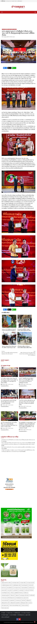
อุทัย (23, 600)
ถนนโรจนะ (31, 587)
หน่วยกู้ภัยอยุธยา (19, 597)
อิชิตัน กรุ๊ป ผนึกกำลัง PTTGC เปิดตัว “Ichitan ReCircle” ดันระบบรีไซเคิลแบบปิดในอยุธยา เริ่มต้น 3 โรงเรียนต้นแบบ (27, 353)
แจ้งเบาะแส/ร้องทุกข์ (5, 617)
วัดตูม (17, 595)
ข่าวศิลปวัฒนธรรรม (27, 374)
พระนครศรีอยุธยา (5, 592)
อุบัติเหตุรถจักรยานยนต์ (15, 602)
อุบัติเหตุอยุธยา (24, 602)
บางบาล (9, 590)
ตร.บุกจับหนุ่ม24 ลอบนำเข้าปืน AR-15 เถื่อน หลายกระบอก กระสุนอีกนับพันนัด (8, 402)
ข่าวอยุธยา (22, 582)
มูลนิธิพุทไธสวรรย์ (18, 592)
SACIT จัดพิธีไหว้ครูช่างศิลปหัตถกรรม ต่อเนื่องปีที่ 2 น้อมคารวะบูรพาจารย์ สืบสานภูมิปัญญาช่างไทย (26, 380)
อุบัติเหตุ (28, 600)
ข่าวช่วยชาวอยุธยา (22, 418)
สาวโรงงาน (4, 597)
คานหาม (31, 585)
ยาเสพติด (25, 592)
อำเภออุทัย (11, 600)
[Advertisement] (18, 20)
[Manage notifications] (35, 622)
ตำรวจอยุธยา (17, 587)
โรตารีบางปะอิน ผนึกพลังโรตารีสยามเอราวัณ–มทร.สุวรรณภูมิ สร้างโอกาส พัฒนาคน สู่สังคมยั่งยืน (27, 402)
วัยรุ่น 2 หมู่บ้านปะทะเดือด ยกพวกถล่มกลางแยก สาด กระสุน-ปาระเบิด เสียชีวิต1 (16, 442)
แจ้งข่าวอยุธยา (5, 605)
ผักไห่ (31, 590)
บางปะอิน (21, 590)
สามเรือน (32, 595)
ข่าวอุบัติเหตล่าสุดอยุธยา (6, 585)
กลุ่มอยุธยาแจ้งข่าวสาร (6, 582)
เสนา (30, 602)
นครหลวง (4, 590)
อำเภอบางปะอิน (5, 600)
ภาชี (11, 592)
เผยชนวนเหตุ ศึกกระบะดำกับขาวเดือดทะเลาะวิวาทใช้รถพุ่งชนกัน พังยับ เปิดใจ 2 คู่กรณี (17, 444)
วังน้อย (12, 595)
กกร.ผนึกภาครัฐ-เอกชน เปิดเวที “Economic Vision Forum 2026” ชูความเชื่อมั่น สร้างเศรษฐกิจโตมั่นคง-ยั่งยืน (9, 380)
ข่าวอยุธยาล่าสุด (10, 29)
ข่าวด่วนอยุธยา (15, 582)
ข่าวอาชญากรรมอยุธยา (10, 397)
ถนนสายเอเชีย (24, 587)
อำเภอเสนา (18, 600)
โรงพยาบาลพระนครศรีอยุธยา (14, 605)
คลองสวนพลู (24, 585)
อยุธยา (26, 597)
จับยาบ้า (4, 587)
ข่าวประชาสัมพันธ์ (4, 29)
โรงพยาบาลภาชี (25, 605)
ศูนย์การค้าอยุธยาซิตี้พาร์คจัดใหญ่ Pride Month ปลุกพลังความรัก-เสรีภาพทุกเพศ (9, 352)
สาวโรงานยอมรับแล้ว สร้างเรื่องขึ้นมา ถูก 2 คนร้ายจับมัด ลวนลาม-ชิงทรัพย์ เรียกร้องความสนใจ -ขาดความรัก (9, 424)
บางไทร (27, 590)
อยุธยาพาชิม (27, 614)
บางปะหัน (15, 590)
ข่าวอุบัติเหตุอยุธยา (16, 585)
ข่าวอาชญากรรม (30, 582)
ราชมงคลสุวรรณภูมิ (27, 397)
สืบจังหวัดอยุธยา (11, 597)
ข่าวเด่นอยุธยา (14, 29)
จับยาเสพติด (9, 587)
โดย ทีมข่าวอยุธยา (12, 36)
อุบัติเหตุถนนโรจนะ (5, 602)
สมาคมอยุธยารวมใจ (24, 595)
